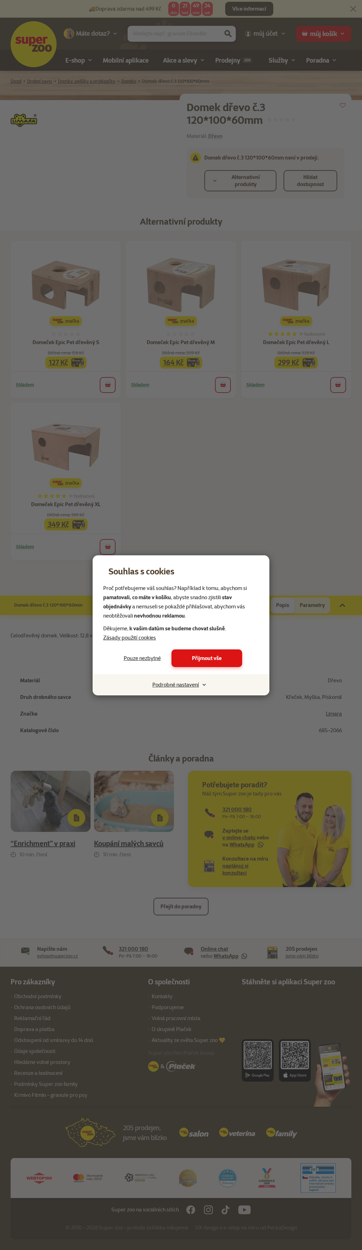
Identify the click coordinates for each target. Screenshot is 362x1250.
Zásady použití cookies (129, 637)
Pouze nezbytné (142, 658)
